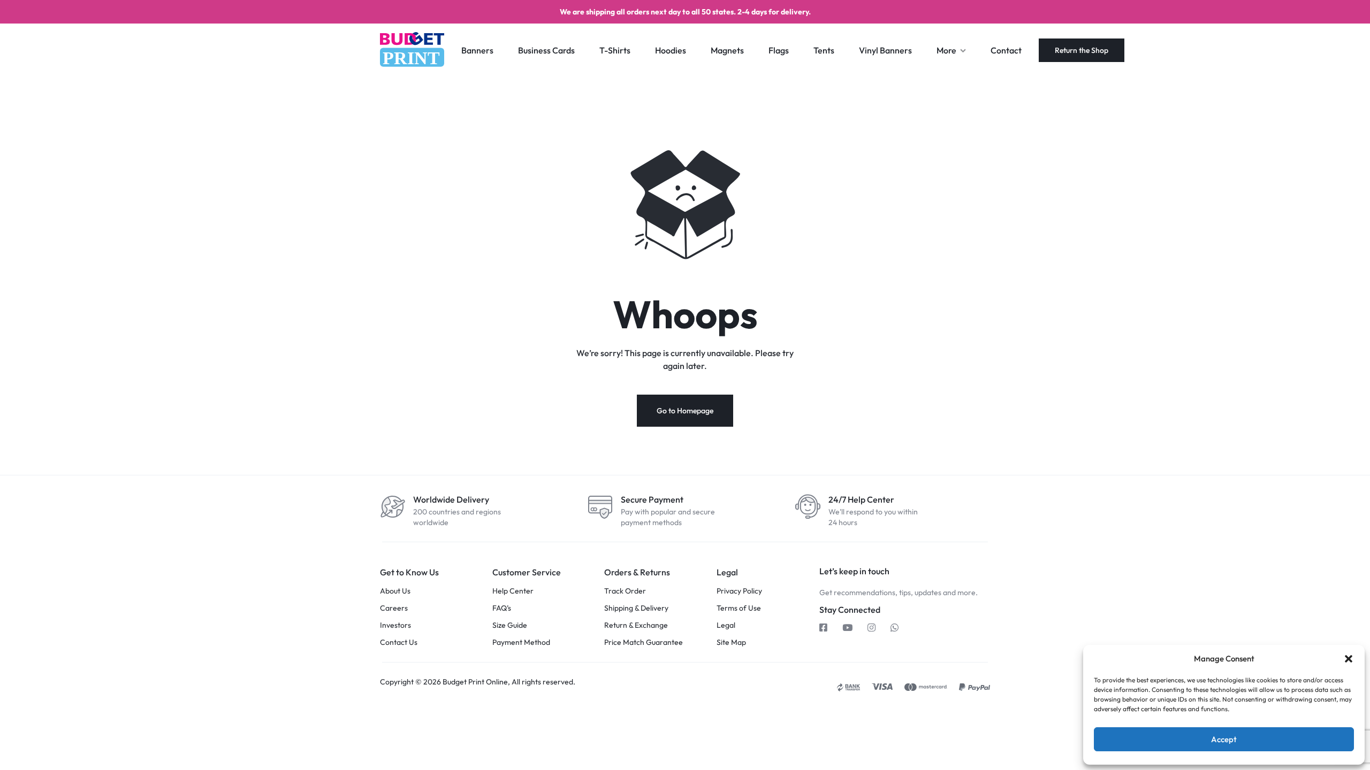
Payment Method (521, 642)
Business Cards (546, 50)
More (946, 50)
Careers (394, 608)
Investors (395, 625)
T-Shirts (614, 50)
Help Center (513, 591)
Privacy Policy (739, 591)
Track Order (625, 591)
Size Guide (509, 625)
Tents (823, 50)
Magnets (727, 50)
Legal (726, 625)
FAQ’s (501, 608)
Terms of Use (739, 608)
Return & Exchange (636, 625)
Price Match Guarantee (643, 642)
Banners (477, 50)
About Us (395, 591)
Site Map (731, 642)
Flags (778, 50)
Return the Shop (1081, 50)
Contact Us (398, 642)
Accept (1224, 739)
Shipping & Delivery (636, 608)
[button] (1348, 658)
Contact (1006, 50)
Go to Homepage (685, 410)
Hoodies (670, 50)
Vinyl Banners (885, 50)
